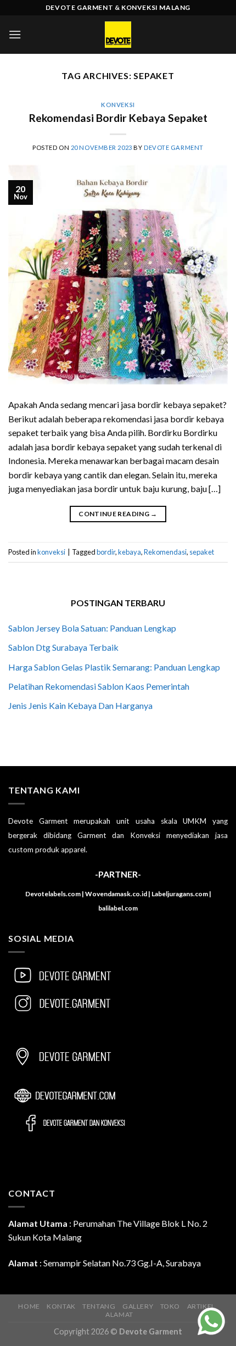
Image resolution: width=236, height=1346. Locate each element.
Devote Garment (174, 147)
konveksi (117, 104)
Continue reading (118, 514)
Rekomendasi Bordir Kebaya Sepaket (118, 117)
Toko (170, 1306)
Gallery (137, 1306)
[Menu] (14, 34)
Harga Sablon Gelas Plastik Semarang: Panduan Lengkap (114, 667)
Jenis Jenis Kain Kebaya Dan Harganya (80, 705)
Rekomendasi (165, 552)
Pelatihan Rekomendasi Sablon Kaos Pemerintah (98, 686)
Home (29, 1306)
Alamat (119, 1314)
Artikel (201, 1306)
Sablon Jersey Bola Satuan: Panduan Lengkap (92, 628)
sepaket (201, 552)
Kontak (61, 1306)
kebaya (129, 552)
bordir (106, 552)
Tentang (98, 1306)
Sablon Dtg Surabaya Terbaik (63, 647)
